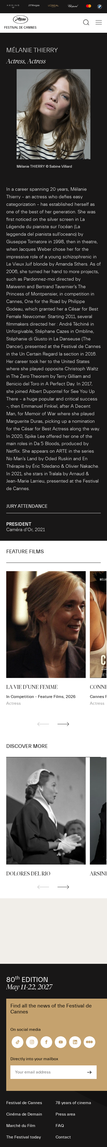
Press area (65, 1114)
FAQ (60, 1125)
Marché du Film (20, 1125)
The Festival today (23, 1137)
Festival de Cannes (24, 1102)
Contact (63, 1137)
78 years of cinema (73, 1102)
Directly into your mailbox (34, 1059)
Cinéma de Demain (24, 1114)
